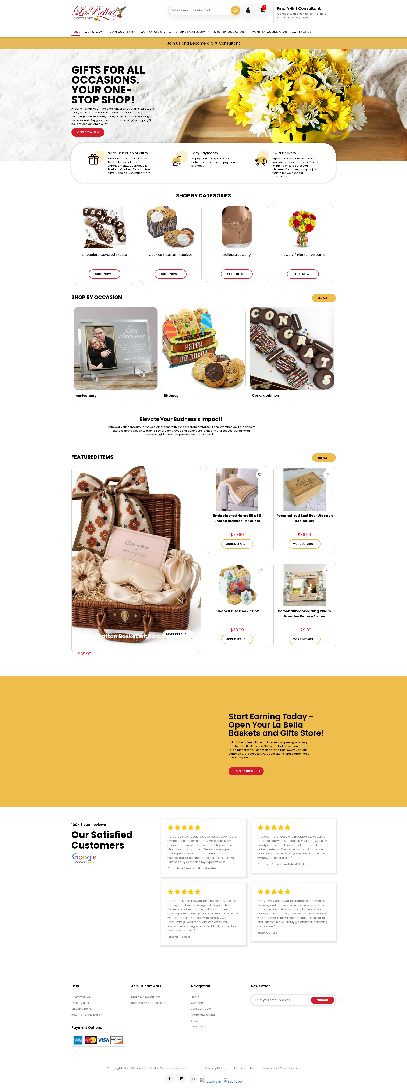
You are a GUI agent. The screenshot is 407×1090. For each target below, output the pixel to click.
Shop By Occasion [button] (229, 32)
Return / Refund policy (86, 1015)
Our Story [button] (93, 32)
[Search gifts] (235, 10)
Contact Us (301, 32)
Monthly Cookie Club (269, 32)
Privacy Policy (215, 1068)
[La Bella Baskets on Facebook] (169, 1078)
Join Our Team (201, 1009)
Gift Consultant (225, 43)
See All (322, 298)
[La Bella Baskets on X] (181, 1078)
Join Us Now (243, 771)
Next (338, 135)
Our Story (197, 1003)
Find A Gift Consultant (299, 8)
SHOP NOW (103, 274)
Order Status (80, 1003)
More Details (176, 634)
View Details (86, 69)
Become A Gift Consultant (148, 1003)
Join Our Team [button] (121, 32)
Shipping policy (81, 1009)
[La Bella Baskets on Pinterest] (193, 1078)
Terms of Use (244, 1068)
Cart (264, 7)
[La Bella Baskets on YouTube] (233, 1081)
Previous (338, 124)
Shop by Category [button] (191, 32)
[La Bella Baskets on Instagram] (210, 1081)
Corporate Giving (156, 32)
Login (248, 10)
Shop (194, 1021)
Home (75, 32)
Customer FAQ (81, 997)
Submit (322, 1000)
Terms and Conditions (279, 1068)
